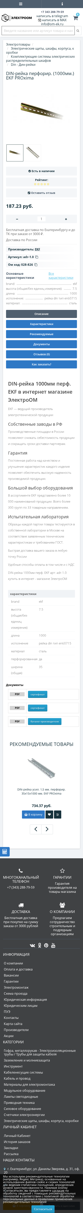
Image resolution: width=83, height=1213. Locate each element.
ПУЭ (7, 1011)
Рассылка (11, 1154)
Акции (8, 1036)
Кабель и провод (17, 1078)
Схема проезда (15, 993)
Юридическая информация (25, 999)
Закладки (11, 1148)
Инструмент (13, 1066)
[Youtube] (52, 944)
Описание (41, 314)
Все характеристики (61, 276)
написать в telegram (52, 16)
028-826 (27, 264)
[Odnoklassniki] (38, 944)
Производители (16, 1030)
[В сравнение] (57, 814)
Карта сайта (13, 1024)
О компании (13, 963)
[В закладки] (49, 814)
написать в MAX (54, 20)
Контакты (11, 1017)
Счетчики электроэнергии (24, 1115)
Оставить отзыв (43, 193)
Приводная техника (19, 1102)
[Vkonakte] (31, 944)
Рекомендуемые (41, 334)
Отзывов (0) (41, 354)
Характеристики (41, 324)
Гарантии (11, 981)
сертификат (38, 694)
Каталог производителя (45, 721)
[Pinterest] (45, 944)
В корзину (35, 814)
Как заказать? (41, 364)
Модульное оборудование (24, 1090)
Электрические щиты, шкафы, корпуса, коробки (41, 1121)
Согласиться (43, 1209)
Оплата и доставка (18, 969)
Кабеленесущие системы (23, 1072)
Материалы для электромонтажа (29, 1084)
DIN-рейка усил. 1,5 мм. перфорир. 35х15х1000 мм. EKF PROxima (41, 791)
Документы (41, 344)
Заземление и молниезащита (27, 1060)
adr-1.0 (28, 257)
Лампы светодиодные (21, 1096)
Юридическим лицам (20, 1005)
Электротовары (18, 44)
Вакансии (11, 975)
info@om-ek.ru (52, 24)
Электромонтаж (16, 987)
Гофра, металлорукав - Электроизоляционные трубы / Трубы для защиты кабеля (40, 1052)
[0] (75, 18)
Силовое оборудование (22, 1108)
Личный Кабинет (17, 1136)
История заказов (17, 1142)
